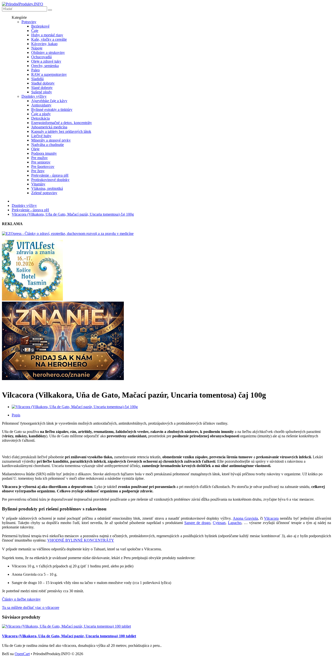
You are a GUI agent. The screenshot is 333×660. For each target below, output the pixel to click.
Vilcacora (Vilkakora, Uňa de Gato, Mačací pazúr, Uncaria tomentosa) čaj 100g (73, 214)
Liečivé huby (41, 136)
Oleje (35, 149)
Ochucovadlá (41, 57)
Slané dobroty (42, 88)
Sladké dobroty (43, 83)
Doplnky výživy (34, 96)
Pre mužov (39, 158)
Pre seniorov (40, 162)
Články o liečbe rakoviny (21, 599)
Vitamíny (38, 184)
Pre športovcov (42, 166)
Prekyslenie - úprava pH (50, 175)
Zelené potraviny (44, 193)
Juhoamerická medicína (49, 127)
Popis (16, 415)
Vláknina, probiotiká (47, 188)
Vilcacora (271, 518)
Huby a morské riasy (47, 35)
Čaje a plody (41, 114)
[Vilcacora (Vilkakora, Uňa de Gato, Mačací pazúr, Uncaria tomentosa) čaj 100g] (75, 407)
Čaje (34, 31)
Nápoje (36, 48)
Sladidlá (37, 79)
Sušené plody (41, 92)
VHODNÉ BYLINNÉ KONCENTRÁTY (80, 540)
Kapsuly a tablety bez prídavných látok (61, 131)
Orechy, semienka (45, 66)
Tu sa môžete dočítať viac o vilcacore (30, 607)
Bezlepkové (40, 26)
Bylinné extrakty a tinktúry (51, 109)
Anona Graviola (245, 518)
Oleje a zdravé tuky (46, 61)
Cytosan (219, 523)
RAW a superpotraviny (49, 74)
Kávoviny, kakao (44, 44)
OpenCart (22, 654)
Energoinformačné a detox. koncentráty (61, 123)
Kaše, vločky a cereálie (49, 39)
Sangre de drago (197, 523)
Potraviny (28, 22)
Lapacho (234, 523)
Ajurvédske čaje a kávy (49, 101)
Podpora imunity (44, 153)
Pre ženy (38, 171)
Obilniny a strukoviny (48, 52)
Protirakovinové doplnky (50, 180)
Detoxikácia (40, 118)
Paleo (35, 70)
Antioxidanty (41, 105)
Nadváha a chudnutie (47, 145)
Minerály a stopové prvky (51, 140)
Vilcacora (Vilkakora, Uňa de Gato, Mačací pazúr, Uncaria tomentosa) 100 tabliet (69, 636)
